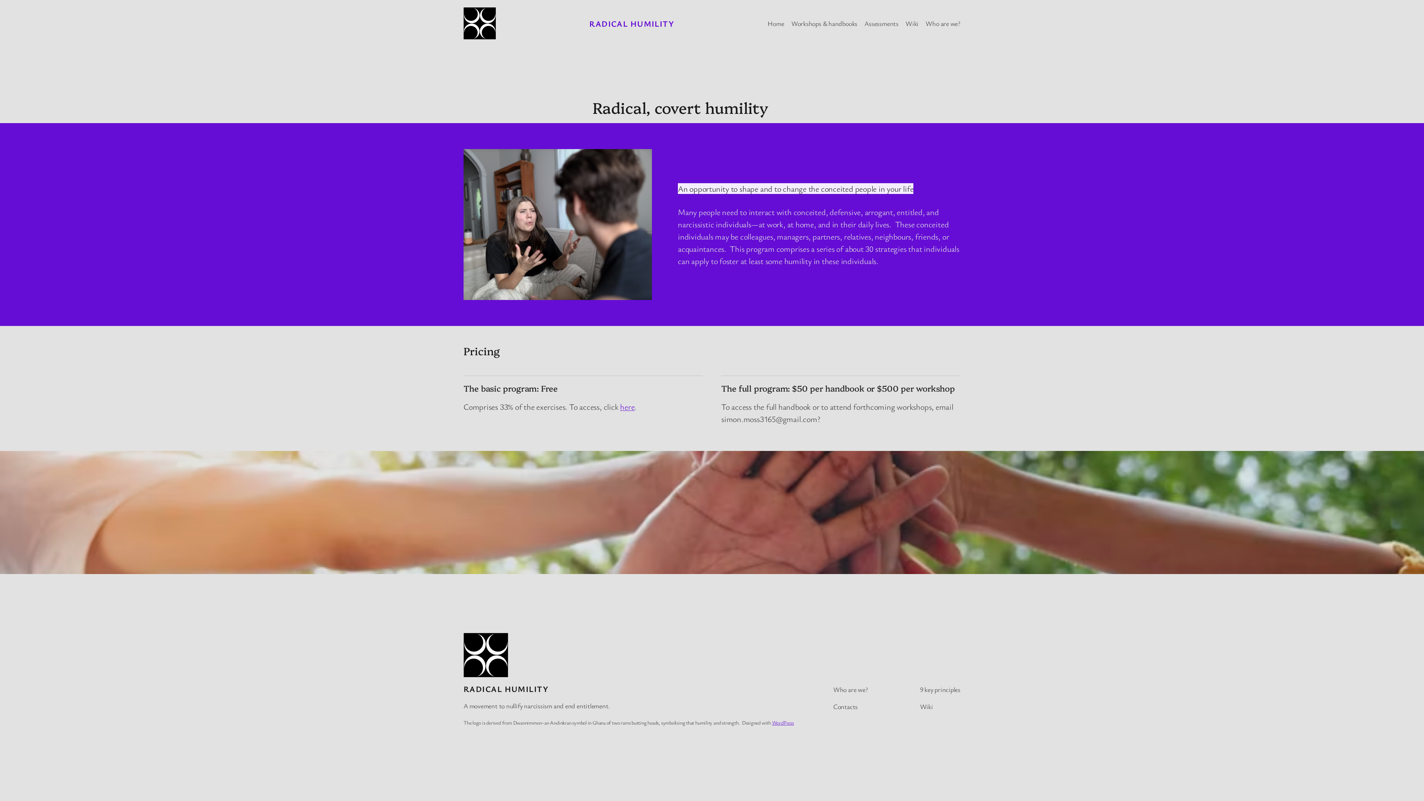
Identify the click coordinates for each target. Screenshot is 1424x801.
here (627, 406)
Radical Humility (631, 23)
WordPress (783, 722)
